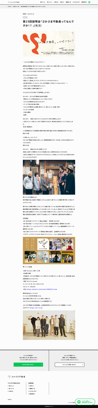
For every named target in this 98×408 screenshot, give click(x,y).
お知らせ (62, 2)
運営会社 (10, 399)
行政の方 (56, 2)
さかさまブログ (76, 2)
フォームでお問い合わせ (69, 364)
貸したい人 (49, 2)
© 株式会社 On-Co (49, 406)
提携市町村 (84, 2)
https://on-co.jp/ (36, 308)
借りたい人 (42, 2)
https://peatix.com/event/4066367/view (42, 289)
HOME (9, 6)
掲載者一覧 (68, 2)
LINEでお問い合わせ (28, 364)
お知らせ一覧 (16, 6)
